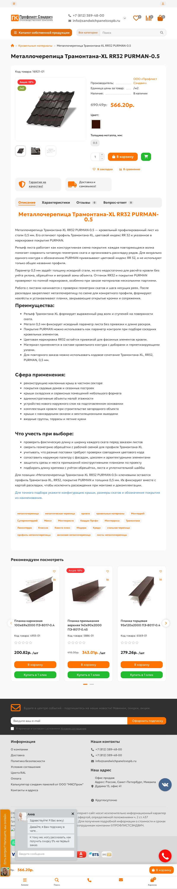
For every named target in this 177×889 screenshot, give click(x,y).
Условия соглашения (26, 767)
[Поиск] (161, 32)
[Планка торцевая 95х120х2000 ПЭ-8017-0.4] (142, 591)
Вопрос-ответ (117, 202)
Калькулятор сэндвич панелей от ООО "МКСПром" (47, 784)
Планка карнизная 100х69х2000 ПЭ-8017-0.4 (34, 623)
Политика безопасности (28, 761)
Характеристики (56, 202)
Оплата (16, 778)
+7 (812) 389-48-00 (88, 15)
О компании (19, 749)
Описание (26, 202)
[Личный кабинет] (163, 3)
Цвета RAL (18, 773)
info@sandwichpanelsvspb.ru (96, 21)
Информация (23, 741)
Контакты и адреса (24, 790)
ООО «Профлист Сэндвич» (145, 81)
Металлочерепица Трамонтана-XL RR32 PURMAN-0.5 (88, 217)
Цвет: (95, 115)
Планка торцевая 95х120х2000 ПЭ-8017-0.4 (140, 623)
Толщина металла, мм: (107, 135)
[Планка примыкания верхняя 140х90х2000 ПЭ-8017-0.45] (89, 591)
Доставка (17, 755)
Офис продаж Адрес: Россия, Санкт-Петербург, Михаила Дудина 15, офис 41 (125, 782)
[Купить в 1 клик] (146, 157)
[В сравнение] (54, 579)
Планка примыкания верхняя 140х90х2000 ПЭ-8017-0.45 (85, 625)
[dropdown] (14, 3)
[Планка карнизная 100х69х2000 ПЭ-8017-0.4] (35, 591)
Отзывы (85, 202)
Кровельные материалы (35, 46)
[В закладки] (54, 571)
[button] (11, 623)
